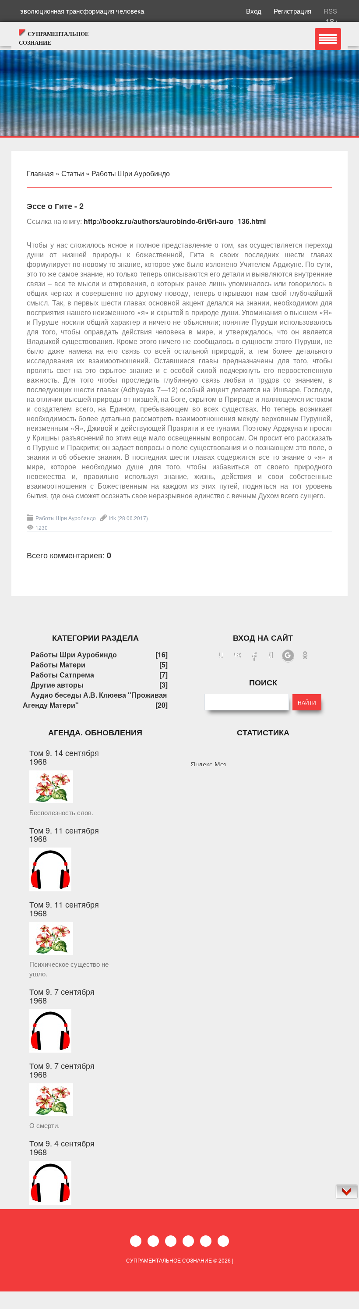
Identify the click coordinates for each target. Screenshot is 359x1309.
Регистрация (293, 10)
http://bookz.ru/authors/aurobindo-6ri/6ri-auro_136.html (175, 221)
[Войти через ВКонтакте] (237, 656)
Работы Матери (58, 665)
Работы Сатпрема (62, 675)
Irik (112, 517)
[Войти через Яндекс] (271, 656)
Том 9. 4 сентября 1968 (62, 1147)
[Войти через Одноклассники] (305, 656)
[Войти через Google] (288, 656)
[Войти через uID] (221, 656)
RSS (329, 10)
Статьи (72, 173)
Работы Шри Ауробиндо (131, 173)
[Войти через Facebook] (254, 656)
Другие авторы (57, 685)
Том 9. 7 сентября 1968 (62, 996)
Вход (254, 10)
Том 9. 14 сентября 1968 (64, 757)
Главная (40, 173)
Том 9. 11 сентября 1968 (64, 834)
